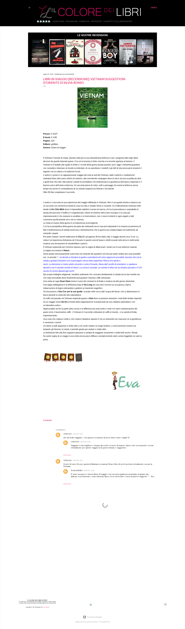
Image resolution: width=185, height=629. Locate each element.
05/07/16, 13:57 (78, 434)
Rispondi (67, 455)
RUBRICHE (84, 21)
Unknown (67, 434)
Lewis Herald (46, 607)
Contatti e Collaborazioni (117, 21)
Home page (58, 21)
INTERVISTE (96, 21)
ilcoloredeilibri (77, 470)
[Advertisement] (105, 544)
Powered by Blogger (94, 617)
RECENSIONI (72, 21)
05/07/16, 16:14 (78, 460)
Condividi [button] (14, 71)
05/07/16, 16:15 (85, 442)
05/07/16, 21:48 (89, 470)
